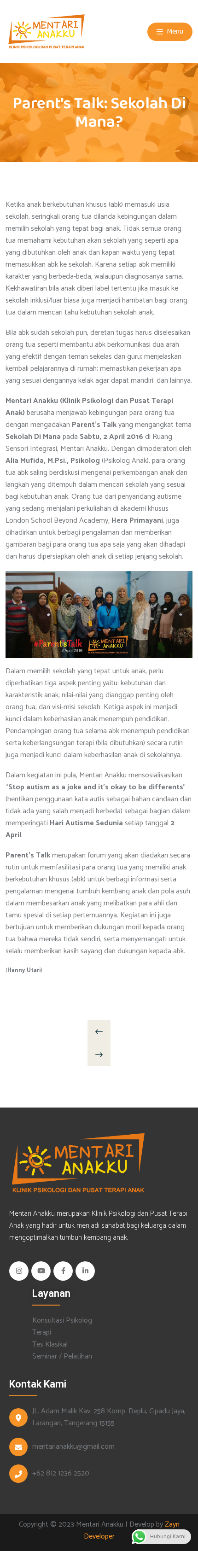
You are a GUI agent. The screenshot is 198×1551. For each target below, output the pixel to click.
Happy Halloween (99, 1054)
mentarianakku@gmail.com (73, 1447)
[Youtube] (41, 1271)
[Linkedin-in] (85, 1271)
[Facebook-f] (63, 1271)
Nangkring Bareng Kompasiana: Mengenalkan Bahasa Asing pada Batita (99, 1031)
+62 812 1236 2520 (60, 1474)
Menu (174, 31)
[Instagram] (19, 1271)
